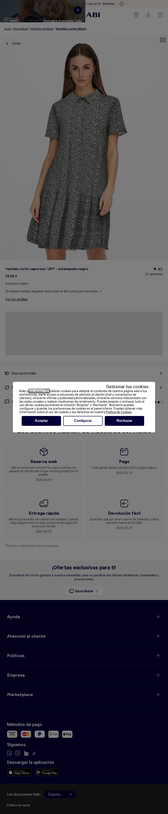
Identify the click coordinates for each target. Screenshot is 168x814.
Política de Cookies (119, 412)
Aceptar (41, 421)
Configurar (83, 421)
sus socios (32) (39, 391)
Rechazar (124, 421)
